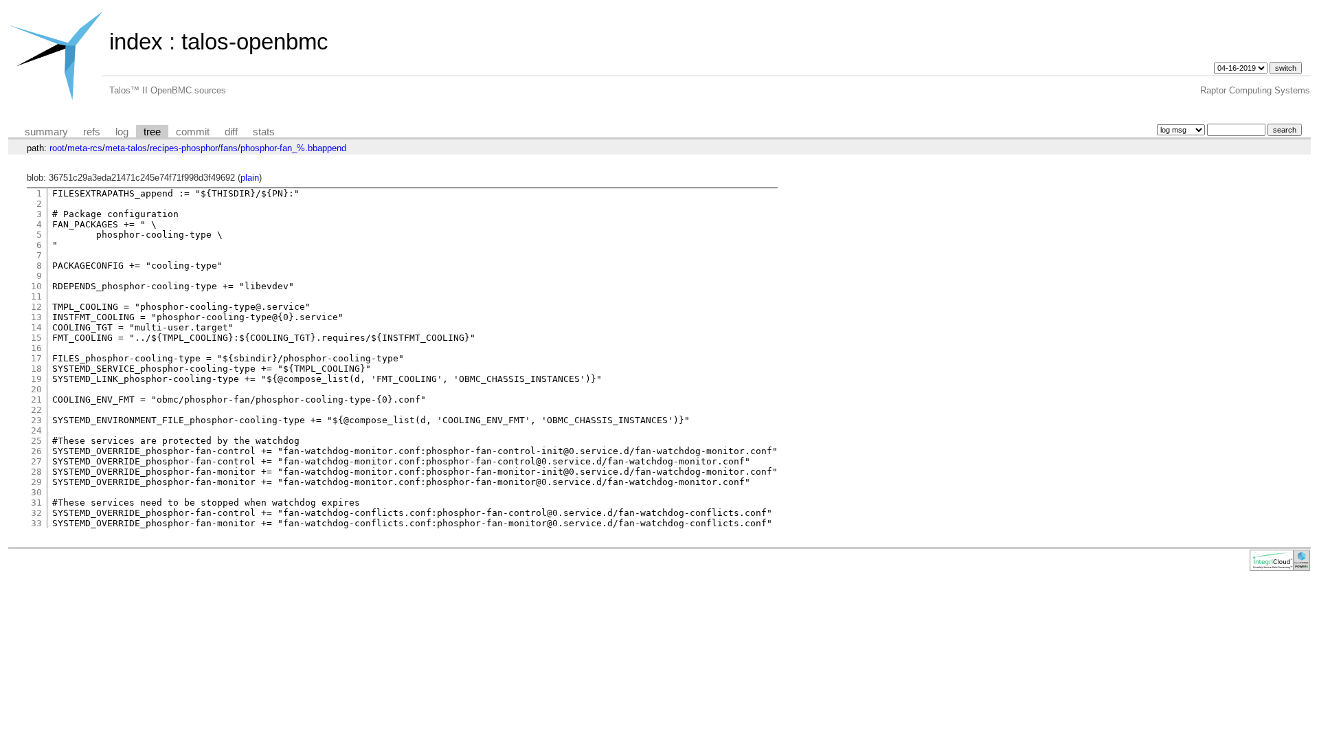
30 (36, 492)
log (121, 131)
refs (91, 131)
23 (36, 420)
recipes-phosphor (184, 148)
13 (36, 317)
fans (229, 148)
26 (36, 451)
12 (36, 307)
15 (36, 338)
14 (36, 327)
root (57, 148)
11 (36, 296)
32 (36, 513)
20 (36, 389)
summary (46, 131)
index (136, 41)
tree (152, 131)
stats (264, 131)
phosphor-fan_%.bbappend (293, 148)
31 (36, 502)
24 (36, 430)
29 (36, 482)
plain (249, 177)
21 (36, 399)
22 (36, 410)
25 (36, 441)
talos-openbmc (254, 41)
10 (36, 286)
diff (231, 131)
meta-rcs (84, 148)
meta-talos (126, 148)
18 (36, 368)
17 (36, 358)
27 (36, 461)
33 (36, 523)
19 (36, 379)
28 (36, 471)
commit (193, 131)
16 (36, 348)
